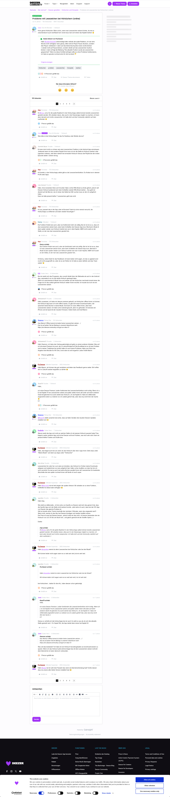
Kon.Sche (41, 463)
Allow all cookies (149, 780)
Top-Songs (98, 758)
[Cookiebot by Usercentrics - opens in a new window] (16, 793)
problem (51, 68)
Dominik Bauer (42, 146)
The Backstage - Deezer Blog (104, 765)
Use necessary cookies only (149, 791)
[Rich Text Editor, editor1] (66, 706)
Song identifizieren (81, 758)
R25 (39, 273)
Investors (121, 772)
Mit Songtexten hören (82, 765)
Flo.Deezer (41, 364)
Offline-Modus (80, 769)
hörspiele (70, 68)
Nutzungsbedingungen (76, 734)
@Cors (42, 113)
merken (78, 68)
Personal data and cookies (154, 758)
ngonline (40, 498)
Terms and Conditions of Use (154, 754)
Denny (40, 222)
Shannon (41, 320)
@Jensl (44, 668)
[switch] (60, 793)
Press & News (123, 754)
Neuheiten (98, 762)
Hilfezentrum (56, 769)
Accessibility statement (93, 734)
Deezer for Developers (125, 768)
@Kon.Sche (45, 485)
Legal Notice (149, 765)
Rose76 (40, 383)
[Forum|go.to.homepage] (36, 4)
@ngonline (45, 549)
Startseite (33, 10)
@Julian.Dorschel (50, 41)
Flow (76, 754)
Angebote (55, 758)
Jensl (39, 597)
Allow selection (149, 785)
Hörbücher (42, 68)
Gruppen (79, 4)
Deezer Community (101, 769)
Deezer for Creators (124, 764)
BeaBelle (41, 430)
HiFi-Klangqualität (81, 773)
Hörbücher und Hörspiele (70, 10)
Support (87, 4)
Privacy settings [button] (150, 769)
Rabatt (54, 762)
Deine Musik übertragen (83, 762)
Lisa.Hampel (42, 185)
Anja (39, 110)
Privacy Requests (151, 762)
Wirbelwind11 (42, 298)
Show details (106, 793)
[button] (119, 4)
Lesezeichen (60, 68)
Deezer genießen (54, 10)
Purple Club (99, 773)
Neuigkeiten (64, 4)
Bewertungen (56, 765)
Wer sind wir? (42, 10)
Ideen (72, 4)
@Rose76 (41, 418)
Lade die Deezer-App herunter (61, 754)
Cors (39, 28)
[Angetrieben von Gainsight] (85, 730)
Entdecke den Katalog (102, 754)
